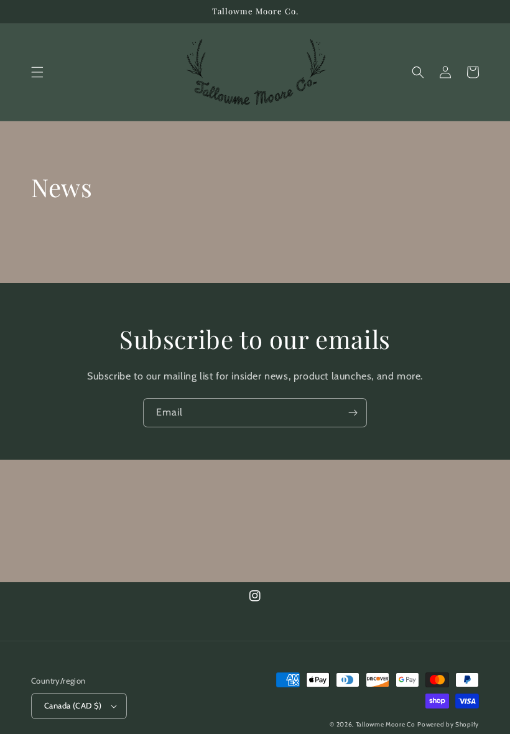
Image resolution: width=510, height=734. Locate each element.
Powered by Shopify (448, 724)
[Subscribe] (352, 412)
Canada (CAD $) (73, 705)
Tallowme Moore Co (385, 724)
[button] (37, 72)
